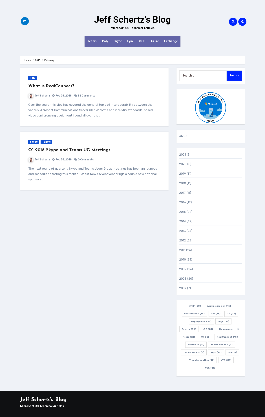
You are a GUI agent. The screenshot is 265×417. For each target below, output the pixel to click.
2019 (182, 173)
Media (188, 337)
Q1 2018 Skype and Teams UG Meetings (69, 150)
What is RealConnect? (51, 86)
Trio (232, 352)
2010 (182, 259)
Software (196, 344)
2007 (182, 288)
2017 (182, 192)
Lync (130, 41)
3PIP (195, 306)
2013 (182, 231)
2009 (183, 269)
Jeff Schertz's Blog (132, 19)
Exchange (171, 41)
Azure (155, 41)
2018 (182, 183)
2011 (182, 250)
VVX (210, 368)
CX (231, 313)
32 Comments (86, 95)
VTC (226, 360)
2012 (182, 240)
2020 (183, 164)
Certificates (194, 313)
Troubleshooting (201, 360)
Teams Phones (222, 344)
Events (189, 329)
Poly (105, 41)
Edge (223, 321)
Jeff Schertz (42, 95)
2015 (182, 212)
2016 (182, 202)
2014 (182, 221)
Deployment (201, 321)
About (183, 136)
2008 (183, 278)
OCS (142, 41)
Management (229, 329)
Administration (219, 306)
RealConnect (227, 337)
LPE (207, 329)
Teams (92, 41)
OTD (206, 337)
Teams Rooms (193, 352)
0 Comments (86, 159)
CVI (215, 313)
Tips (216, 352)
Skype (118, 41)
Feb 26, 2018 (63, 95)
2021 (182, 154)
